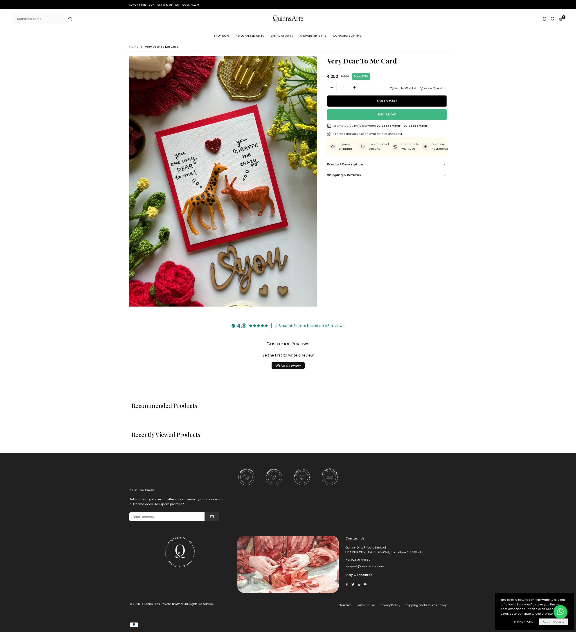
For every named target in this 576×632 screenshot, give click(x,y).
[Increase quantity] (354, 87)
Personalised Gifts (250, 36)
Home (134, 47)
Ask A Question (435, 88)
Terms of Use (365, 605)
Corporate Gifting (347, 36)
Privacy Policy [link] (524, 621)
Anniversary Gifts (313, 36)
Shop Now (221, 36)
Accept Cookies (554, 622)
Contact (345, 605)
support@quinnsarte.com (364, 566)
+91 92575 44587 (357, 560)
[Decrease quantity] (331, 87)
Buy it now (387, 114)
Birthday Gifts (282, 36)
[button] (310, 182)
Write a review (288, 365)
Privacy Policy (390, 605)
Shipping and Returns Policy (426, 605)
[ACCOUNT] (544, 19)
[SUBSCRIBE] (212, 516)
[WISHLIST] (553, 19)
